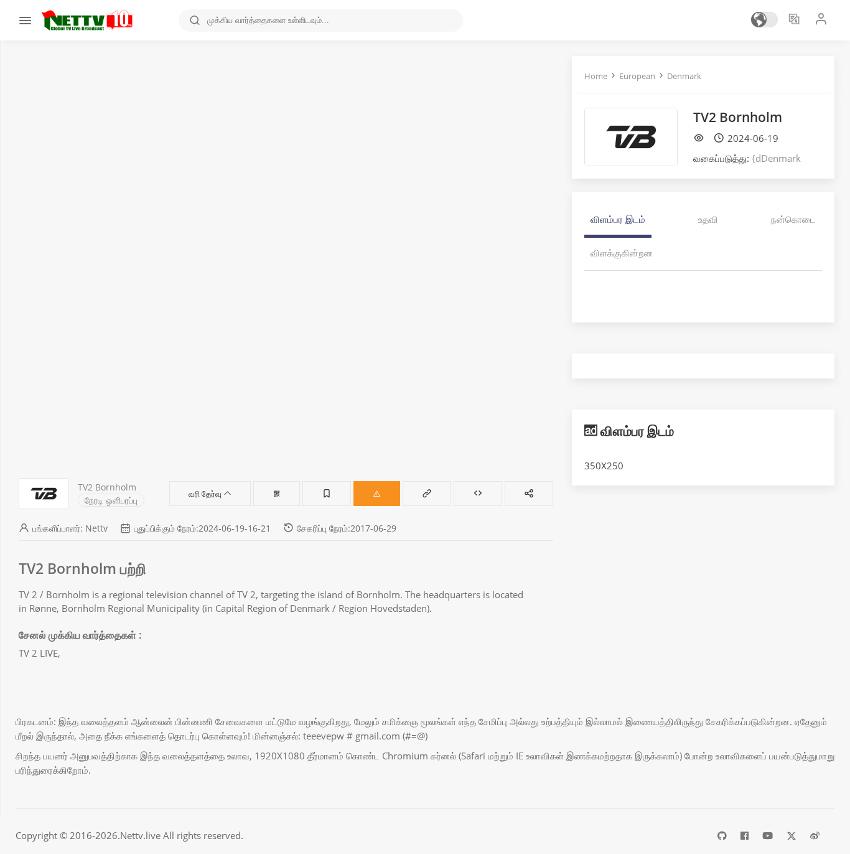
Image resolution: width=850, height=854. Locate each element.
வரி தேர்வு (206, 493)
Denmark (684, 76)
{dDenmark (776, 158)
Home (595, 76)
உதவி (708, 219)
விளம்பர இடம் (618, 219)
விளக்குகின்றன (622, 252)
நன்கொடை (793, 219)
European (637, 76)
